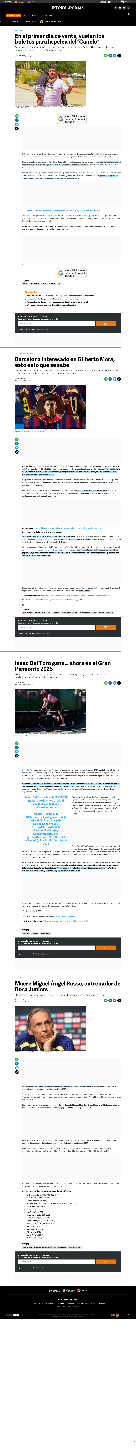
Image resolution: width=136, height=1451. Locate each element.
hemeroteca (61, 1306)
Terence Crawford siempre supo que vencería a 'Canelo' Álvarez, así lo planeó (57, 302)
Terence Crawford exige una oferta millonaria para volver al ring (52, 299)
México (34, 15)
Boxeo (25, 283)
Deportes (18, 29)
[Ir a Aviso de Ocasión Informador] (9, 1)
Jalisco (26, 15)
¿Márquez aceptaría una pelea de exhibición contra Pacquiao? (52, 305)
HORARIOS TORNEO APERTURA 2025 (23, 21)
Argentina (109, 612)
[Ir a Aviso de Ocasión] (54, 1288)
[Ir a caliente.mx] (103, 1)
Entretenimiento (82, 1303)
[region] (68, 1447)
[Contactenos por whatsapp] (128, 7)
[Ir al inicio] (27, 7)
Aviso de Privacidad (57, 1316)
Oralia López (21, 682)
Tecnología (70, 1303)
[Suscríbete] (125, 1)
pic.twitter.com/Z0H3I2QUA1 (46, 837)
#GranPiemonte (46, 807)
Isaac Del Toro (46, 933)
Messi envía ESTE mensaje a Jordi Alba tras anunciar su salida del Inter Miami (75, 595)
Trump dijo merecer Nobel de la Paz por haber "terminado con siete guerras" (69, 528)
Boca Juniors (27, 1247)
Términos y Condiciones (42, 329)
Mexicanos (34, 933)
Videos (44, 15)
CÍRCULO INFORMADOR (52, 21)
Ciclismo (26, 933)
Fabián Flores (21, 378)
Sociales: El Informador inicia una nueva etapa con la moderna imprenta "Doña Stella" (61, 295)
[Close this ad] (134, 1441)
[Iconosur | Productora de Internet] (9, 1314)
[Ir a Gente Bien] (30, 1)
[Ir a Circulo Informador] (19, 1)
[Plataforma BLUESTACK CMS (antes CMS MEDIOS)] (16, 1314)
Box (59, 283)
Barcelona (56, 612)
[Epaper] (112, 1)
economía (102, 1303)
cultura (93, 1303)
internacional (50, 1303)
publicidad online (73, 1306)
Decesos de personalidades (43, 1247)
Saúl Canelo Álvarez (48, 283)
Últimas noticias (13, 15)
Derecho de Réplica (67, 1316)
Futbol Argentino (60, 1247)
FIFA (49, 612)
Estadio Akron (34, 283)
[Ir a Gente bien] (82, 1288)
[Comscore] (125, 1314)
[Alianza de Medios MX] (115, 1314)
